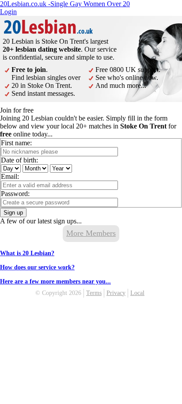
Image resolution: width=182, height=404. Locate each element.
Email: (10, 176)
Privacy (115, 293)
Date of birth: (19, 160)
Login (8, 11)
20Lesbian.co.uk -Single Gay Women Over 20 (65, 4)
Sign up (13, 212)
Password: (15, 193)
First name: (16, 143)
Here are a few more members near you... (55, 281)
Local (137, 293)
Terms (94, 293)
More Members (91, 233)
